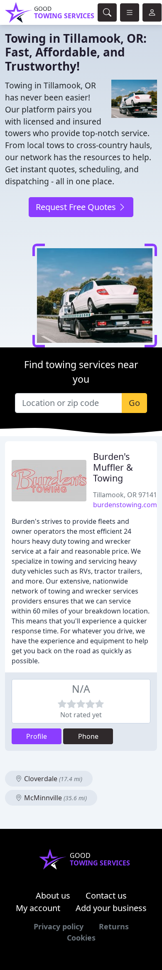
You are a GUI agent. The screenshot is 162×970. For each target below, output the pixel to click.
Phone (88, 736)
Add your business (111, 908)
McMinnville (54, 797)
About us (53, 895)
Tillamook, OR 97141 (125, 494)
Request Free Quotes (77, 207)
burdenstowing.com (125, 504)
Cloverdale (52, 778)
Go (134, 402)
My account (38, 908)
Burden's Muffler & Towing (113, 467)
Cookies (81, 938)
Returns (114, 926)
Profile (36, 736)
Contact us (106, 895)
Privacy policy (58, 926)
